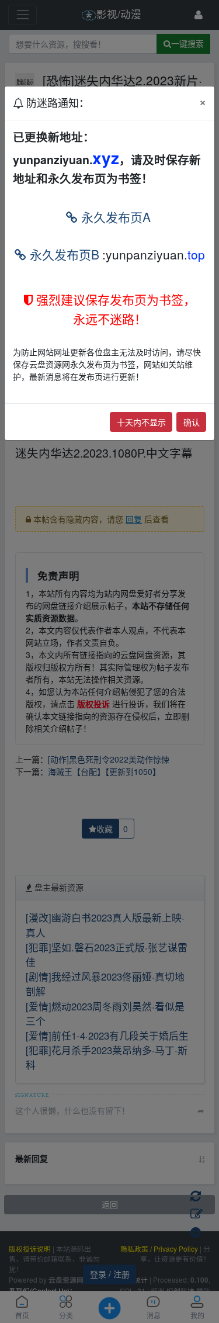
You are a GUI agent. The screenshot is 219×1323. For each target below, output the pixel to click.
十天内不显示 (141, 422)
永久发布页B (62, 254)
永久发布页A (114, 217)
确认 (191, 422)
